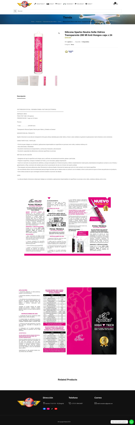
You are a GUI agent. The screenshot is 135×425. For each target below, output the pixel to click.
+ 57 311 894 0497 (77, 403)
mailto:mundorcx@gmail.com (105, 403)
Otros (72, 44)
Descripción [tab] (21, 96)
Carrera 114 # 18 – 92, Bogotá (54, 403)
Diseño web (74, 422)
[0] (114, 4)
